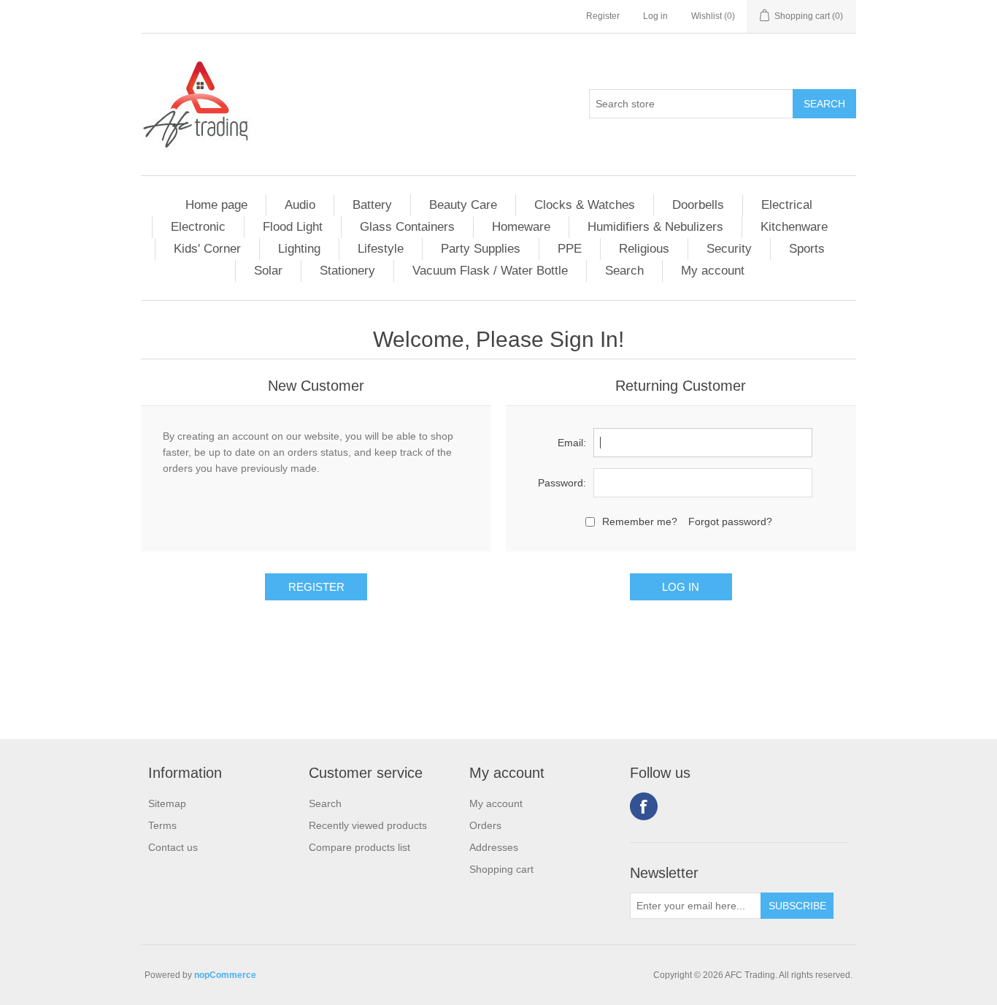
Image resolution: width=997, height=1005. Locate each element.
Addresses (493, 847)
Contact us (173, 847)
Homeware (521, 227)
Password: (562, 483)
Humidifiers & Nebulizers (655, 227)
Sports (807, 249)
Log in (655, 16)
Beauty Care (463, 205)
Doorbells (698, 205)
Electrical (786, 205)
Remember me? (639, 521)
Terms (162, 825)
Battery (372, 205)
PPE (570, 249)
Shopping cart (501, 869)
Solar (268, 271)
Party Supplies (480, 249)
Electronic (198, 227)
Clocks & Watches (584, 205)
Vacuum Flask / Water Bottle (490, 271)
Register (603, 16)
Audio (300, 205)
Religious (644, 249)
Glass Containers (407, 227)
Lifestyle (381, 249)
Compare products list (359, 847)
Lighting (299, 249)
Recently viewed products (368, 825)
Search (624, 271)
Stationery (347, 271)
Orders (485, 825)
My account (712, 271)
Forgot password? (730, 521)
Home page (216, 205)
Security (729, 249)
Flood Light (293, 227)
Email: (572, 442)
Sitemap (167, 803)
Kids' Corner (207, 249)
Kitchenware (794, 227)
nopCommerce (225, 975)
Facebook (644, 806)
